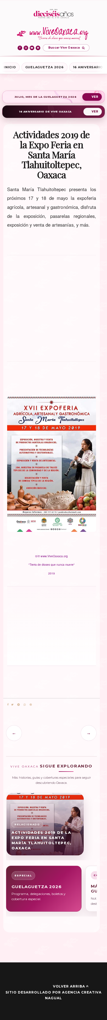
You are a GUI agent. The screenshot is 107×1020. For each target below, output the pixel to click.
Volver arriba (69, 986)
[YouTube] (32, 48)
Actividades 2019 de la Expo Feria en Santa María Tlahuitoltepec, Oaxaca (42, 840)
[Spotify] (38, 48)
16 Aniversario (88, 67)
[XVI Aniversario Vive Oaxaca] (53, 14)
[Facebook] (20, 48)
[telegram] (18, 704)
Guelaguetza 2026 (44, 67)
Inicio (10, 67)
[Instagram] (26, 48)
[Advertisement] (30, 625)
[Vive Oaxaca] (54, 33)
